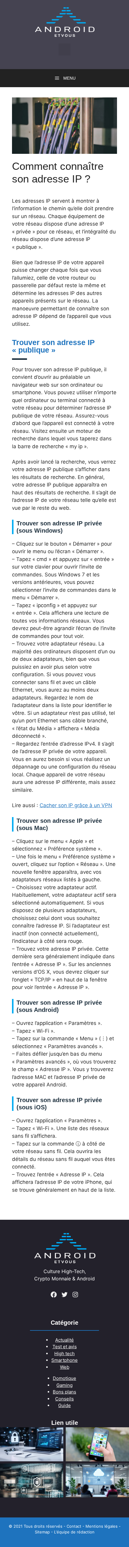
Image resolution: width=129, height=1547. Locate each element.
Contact (74, 1526)
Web (64, 1367)
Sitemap (42, 1532)
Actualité (64, 1340)
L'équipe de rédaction (74, 1532)
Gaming (64, 1385)
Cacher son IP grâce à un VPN (76, 805)
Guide (64, 1405)
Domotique (64, 1378)
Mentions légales (102, 1526)
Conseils (64, 1399)
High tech (64, 1353)
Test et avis (64, 1346)
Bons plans (64, 1392)
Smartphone (64, 1360)
